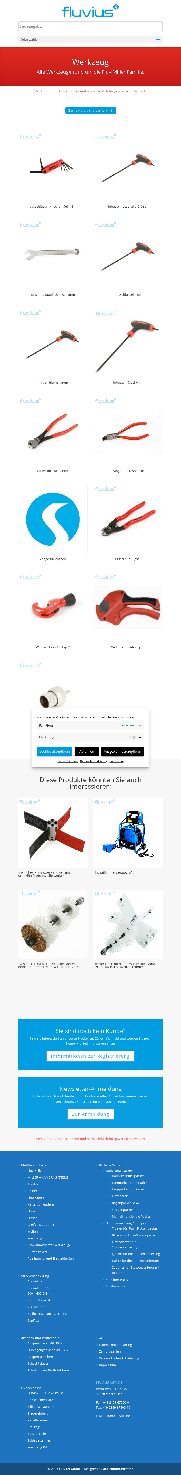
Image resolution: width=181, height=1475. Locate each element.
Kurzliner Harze (117, 1279)
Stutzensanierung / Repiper (126, 1223)
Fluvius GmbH (69, 1469)
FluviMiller (35, 1170)
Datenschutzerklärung (93, 761)
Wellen (33, 1231)
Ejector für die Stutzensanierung (136, 1254)
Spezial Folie (37, 1433)
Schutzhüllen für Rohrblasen (49, 1370)
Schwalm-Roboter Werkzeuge (49, 1245)
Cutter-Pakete (38, 1252)
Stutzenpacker (122, 1210)
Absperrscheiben (40, 1357)
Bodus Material (39, 1300)
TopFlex (33, 1320)
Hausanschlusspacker (128, 1176)
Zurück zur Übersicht (90, 110)
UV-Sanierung (31, 1388)
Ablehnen (86, 751)
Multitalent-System (35, 1165)
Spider (32, 1191)
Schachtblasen (38, 1363)
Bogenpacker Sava (125, 1203)
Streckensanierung (35, 1276)
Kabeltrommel (38, 1420)
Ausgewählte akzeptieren (123, 751)
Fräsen (33, 1218)
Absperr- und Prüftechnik (40, 1338)
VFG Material (37, 1307)
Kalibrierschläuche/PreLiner (48, 1314)
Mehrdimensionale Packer (131, 1216)
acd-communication (118, 1469)
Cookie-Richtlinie (68, 761)
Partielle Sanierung (113, 1165)
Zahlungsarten (110, 1351)
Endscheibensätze (41, 1400)
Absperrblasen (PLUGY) (45, 1343)
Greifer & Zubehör (41, 1225)
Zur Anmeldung (90, 1114)
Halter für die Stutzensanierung (135, 1261)
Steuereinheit (38, 1413)
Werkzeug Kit (37, 1447)
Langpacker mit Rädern (129, 1189)
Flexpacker (120, 1196)
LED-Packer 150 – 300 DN (46, 1393)
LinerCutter (36, 1197)
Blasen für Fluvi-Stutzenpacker (134, 1235)
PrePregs (34, 1427)
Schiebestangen (39, 1440)
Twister (33, 1184)
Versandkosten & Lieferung (119, 1358)
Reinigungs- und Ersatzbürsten (51, 1258)
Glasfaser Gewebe (119, 1286)
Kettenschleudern (41, 1204)
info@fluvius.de (118, 1416)
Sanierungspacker (119, 1170)
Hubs (31, 1211)
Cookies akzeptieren (54, 751)
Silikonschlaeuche (41, 1406)
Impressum (117, 761)
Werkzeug (35, 1238)
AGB (102, 1338)
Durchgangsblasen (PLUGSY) (48, 1350)
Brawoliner (36, 1281)
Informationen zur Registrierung (90, 1056)
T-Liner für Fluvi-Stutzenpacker (135, 1228)
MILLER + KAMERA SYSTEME (48, 1177)
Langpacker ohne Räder (129, 1183)
